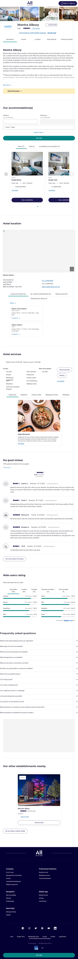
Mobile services (43, 895)
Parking (61, 375)
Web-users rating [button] (14, 575)
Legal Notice (62, 936)
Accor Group (10, 872)
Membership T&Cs (33, 936)
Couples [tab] (24, 591)
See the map (51, 33)
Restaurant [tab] (12, 395)
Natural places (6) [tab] (61, 294)
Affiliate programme (12, 884)
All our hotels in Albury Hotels (15, 831)
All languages (10, 901)
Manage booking (11, 912)
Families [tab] (34, 591)
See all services (64, 370)
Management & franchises (14, 875)
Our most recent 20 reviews (14, 559)
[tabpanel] (39, 179)
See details (21, 443)
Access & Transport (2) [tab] (18, 294)
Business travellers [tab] (48, 591)
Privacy (45, 936)
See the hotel (39, 823)
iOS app (41, 898)
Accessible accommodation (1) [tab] (49, 146)
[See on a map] (39, 251)
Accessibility (60, 381)
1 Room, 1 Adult (10, 127)
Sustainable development (13, 881)
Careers (8, 878)
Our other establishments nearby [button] (24, 766)
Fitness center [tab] (36, 395)
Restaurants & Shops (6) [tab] (39, 298)
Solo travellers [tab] (63, 591)
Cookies (53, 936)
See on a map (25, 816)
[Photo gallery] (39, 14)
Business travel (43, 872)
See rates (39, 955)
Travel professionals (45, 878)
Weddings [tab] (66, 395)
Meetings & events (44, 875)
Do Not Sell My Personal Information (40, 938)
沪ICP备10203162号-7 (45, 943)
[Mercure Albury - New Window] (39, 790)
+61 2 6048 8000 (47, 281)
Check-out (45, 116)
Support (8, 915)
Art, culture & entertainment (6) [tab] (40, 294)
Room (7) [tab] (21, 146)
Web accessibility (11, 895)
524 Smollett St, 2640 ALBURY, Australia (32, 33)
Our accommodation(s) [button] (18, 107)
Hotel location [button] (12, 223)
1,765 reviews (36, 28)
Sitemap (8, 898)
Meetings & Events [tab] (52, 395)
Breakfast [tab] (24, 395)
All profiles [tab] (13, 591)
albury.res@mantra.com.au (51, 287)
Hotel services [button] (12, 354)
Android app (42, 901)
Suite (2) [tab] (32, 146)
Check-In (8, 116)
